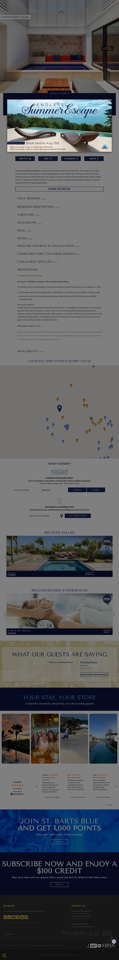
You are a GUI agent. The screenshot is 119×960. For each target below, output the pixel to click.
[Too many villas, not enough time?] (114, 942)
